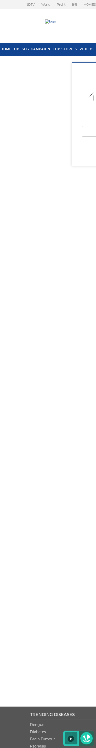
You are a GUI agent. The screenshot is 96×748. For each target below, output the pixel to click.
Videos (87, 49)
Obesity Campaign (32, 49)
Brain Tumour (42, 739)
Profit (61, 4)
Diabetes (38, 732)
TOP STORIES (65, 49)
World (45, 4)
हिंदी (74, 4)
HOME (6, 49)
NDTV (30, 4)
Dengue (37, 724)
